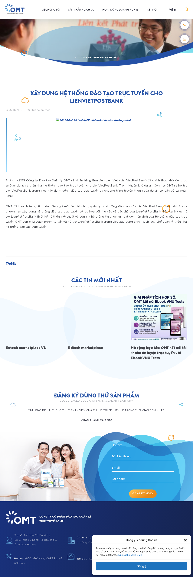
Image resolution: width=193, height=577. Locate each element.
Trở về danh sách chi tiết (99, 57)
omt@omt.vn (89, 559)
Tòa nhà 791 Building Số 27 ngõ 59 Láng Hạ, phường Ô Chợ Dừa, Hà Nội (36, 540)
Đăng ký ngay (142, 493)
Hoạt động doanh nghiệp (120, 9)
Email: (116, 467)
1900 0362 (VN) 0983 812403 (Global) (38, 561)
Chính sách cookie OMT (129, 554)
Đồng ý (141, 566)
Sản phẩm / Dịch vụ (81, 9)
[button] (185, 540)
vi (170, 9)
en (175, 9)
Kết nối (152, 9)
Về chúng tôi (51, 9)
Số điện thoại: (121, 456)
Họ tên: (117, 445)
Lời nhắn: (118, 479)
